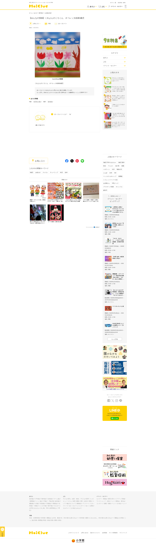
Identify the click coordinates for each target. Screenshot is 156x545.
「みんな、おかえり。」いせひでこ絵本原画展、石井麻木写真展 (118, 241)
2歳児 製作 (121, 162)
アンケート (86, 503)
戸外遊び (38, 499)
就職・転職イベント (110, 503)
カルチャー (66, 508)
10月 (110, 173)
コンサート (100, 503)
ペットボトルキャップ (109, 176)
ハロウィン (106, 169)
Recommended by (90, 227)
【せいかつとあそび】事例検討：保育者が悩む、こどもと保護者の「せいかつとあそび (118, 292)
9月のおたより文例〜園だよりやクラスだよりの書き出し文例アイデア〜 (118, 79)
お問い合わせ (84, 532)
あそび (35, 13)
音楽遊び (43, 503)
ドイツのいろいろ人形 (118, 306)
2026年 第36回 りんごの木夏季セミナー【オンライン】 (118, 325)
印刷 (49, 23)
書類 (77, 501)
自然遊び (50, 499)
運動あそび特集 (119, 518)
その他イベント (121, 503)
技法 (104, 166)
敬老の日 (119, 169)
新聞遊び (32, 501)
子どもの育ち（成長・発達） (71, 499)
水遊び (37, 503)
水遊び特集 (50, 520)
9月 (115, 173)
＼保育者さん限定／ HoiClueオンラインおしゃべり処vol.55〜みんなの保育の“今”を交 (118, 209)
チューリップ (54, 172)
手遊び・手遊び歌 (49, 501)
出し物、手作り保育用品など (49, 508)
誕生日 (105, 190)
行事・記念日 (84, 501)
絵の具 (117, 166)
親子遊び (50, 505)
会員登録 (104, 532)
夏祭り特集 (57, 520)
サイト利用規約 (113, 532)
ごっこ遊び (39, 501)
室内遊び (50, 101)
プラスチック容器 (108, 186)
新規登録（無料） (122, 2)
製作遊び (41, 13)
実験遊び (55, 503)
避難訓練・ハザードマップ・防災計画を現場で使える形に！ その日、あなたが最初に (118, 276)
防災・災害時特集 (34, 518)
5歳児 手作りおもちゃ (109, 162)
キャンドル (119, 186)
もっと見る (114, 339)
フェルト (110, 166)
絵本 (66, 172)
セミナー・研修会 (102, 499)
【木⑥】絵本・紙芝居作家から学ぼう (118, 257)
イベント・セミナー (110, 65)
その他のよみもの (76, 508)
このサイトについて (73, 532)
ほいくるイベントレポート (77, 505)
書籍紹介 (79, 503)
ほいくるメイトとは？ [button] (61, 114)
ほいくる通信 (90, 505)
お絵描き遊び (48, 13)
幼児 (61, 172)
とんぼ (105, 173)
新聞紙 (120, 176)
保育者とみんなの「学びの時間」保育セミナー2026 (118, 225)
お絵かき (38, 172)
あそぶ (105, 57)
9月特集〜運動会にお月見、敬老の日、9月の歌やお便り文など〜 (60, 518)
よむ (104, 61)
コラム (70, 501)
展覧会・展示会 (120, 501)
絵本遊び (57, 501)
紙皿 (123, 166)
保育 (74, 501)
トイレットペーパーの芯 (110, 180)
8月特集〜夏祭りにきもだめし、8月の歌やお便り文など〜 (97, 518)
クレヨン (45, 172)
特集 (30, 515)
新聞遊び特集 (42, 520)
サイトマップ (123, 532)
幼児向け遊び (37, 101)
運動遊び (31, 503)
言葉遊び (49, 503)
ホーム (30, 13)
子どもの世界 (85, 499)
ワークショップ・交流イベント (106, 501)
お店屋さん (106, 183)
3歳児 (31, 172)
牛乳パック (115, 183)
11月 (113, 169)
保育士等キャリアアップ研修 (116, 499)
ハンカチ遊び (43, 505)
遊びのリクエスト (95, 532)
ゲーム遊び (57, 499)
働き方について (71, 503)
